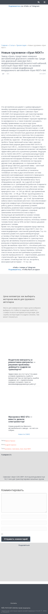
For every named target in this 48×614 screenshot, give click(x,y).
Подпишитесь (15, 6)
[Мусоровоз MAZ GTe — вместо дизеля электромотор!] (24, 402)
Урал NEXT (27, 449)
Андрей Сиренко (10, 445)
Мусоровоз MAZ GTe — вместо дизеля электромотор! (20, 419)
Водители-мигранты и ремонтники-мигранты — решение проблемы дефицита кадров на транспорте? (21, 364)
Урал (21, 449)
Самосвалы (15, 449)
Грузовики (7, 449)
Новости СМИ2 (24, 434)
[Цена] (20, 285)
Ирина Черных (10, 441)
